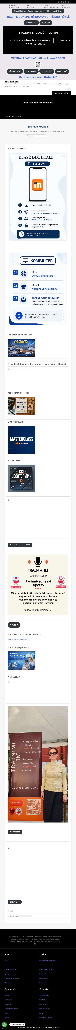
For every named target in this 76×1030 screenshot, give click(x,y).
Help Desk (42, 1004)
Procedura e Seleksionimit (47, 960)
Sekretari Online (44, 995)
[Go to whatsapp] (4, 1024)
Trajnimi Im (11, 81)
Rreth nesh (42, 983)
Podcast (7, 965)
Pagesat (7, 1017)
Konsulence (8, 999)
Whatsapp (42, 999)
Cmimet (7, 1013)
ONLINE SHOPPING (62, 93)
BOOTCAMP (46, 22)
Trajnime (7, 995)
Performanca (43, 978)
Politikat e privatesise (11, 1008)
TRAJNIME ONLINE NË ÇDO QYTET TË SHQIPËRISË (38, 16)
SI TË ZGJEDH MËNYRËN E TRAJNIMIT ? (30, 40)
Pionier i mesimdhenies (12, 978)
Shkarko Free (9, 983)
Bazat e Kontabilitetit (11, 969)
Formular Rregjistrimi (45, 969)
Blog (6, 960)
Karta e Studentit (44, 1008)
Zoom (41, 1013)
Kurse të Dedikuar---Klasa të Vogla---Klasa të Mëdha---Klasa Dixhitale (38, 11)
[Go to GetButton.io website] (4, 1028)
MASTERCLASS (31, 22)
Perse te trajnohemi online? (46, 42)
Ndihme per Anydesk (45, 1017)
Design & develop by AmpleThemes (48, 1027)
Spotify (7, 974)
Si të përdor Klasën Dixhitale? (38, 77)
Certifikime (8, 1004)
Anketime (42, 965)
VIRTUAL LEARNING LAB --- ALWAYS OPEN (38, 58)
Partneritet (42, 974)
